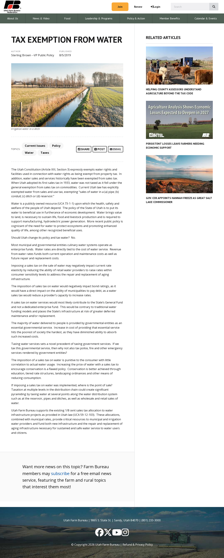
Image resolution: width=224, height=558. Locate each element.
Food (67, 18)
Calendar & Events (206, 18)
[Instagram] (125, 534)
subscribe (60, 473)
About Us (12, 18)
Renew (138, 6)
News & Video (41, 18)
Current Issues (35, 146)
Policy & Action (136, 18)
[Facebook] (99, 534)
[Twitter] (108, 534)
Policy (56, 146)
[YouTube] (116, 534)
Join (120, 6)
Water (29, 153)
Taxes (45, 153)
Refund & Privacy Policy (137, 544)
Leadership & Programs (98, 18)
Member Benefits (170, 18)
